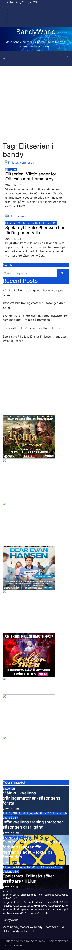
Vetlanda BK (11, 871)
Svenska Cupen (53, 867)
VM (16, 837)
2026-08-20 (11, 809)
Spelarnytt (25, 223)
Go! (63, 273)
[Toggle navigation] (5, 55)
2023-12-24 (13, 238)
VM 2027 (25, 837)
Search (7, 265)
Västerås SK (10, 817)
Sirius (43, 813)
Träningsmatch (57, 813)
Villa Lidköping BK (45, 223)
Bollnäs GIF (10, 813)
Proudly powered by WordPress (24, 941)
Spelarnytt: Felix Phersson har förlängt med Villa (34, 230)
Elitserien (11, 169)
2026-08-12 (11, 887)
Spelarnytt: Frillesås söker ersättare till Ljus (31, 328)
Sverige (8, 837)
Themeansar (15, 945)
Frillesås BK (23, 867)
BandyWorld (36, 31)
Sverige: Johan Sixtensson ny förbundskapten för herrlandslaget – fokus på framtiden (32, 849)
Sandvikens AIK (28, 813)
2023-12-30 (13, 185)
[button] (4, 58)
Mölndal (37, 867)
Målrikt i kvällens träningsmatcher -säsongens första (31, 798)
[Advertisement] (36, 104)
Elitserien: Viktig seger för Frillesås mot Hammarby (30, 176)
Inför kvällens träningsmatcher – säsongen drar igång (34, 824)
